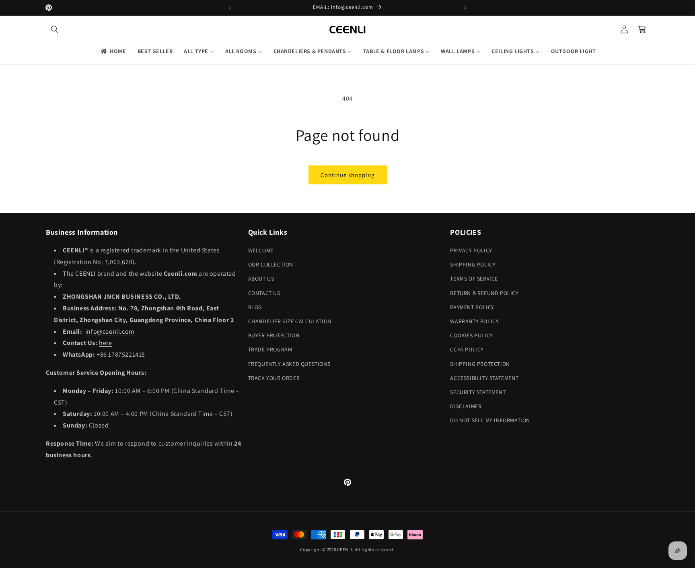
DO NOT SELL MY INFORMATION (490, 420)
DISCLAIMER (465, 406)
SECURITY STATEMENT (478, 392)
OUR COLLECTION (270, 264)
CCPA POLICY (467, 349)
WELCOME (260, 250)
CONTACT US (264, 293)
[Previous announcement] (230, 7)
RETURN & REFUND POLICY (484, 293)
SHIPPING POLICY (473, 264)
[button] (55, 29)
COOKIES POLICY (471, 335)
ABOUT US (261, 278)
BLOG (255, 307)
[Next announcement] (465, 7)
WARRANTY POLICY (474, 321)
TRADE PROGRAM (270, 349)
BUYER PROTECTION (274, 335)
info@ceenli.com (110, 331)
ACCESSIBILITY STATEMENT (484, 378)
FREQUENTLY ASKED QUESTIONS (289, 364)
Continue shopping (348, 175)
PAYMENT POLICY (472, 307)
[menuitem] (113, 51)
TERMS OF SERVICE (474, 278)
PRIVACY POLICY (471, 250)
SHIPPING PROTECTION (480, 364)
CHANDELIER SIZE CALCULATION (289, 321)
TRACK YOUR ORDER (274, 378)
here (105, 343)
